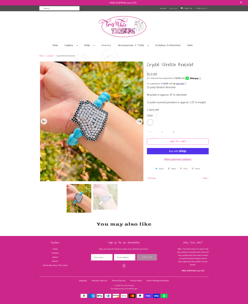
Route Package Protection (158, 280)
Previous (152, 178)
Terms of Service (119, 280)
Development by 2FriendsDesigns (124, 289)
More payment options (177, 159)
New (55, 45)
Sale (190, 45)
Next (205, 178)
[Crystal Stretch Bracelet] (91, 121)
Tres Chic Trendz (127, 285)
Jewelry (106, 45)
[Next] (139, 121)
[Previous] (44, 121)
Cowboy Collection (168, 45)
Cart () (187, 8)
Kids (88, 45)
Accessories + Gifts (132, 45)
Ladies (70, 45)
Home (163, 8)
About (55, 257)
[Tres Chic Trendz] (124, 27)
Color (150, 115)
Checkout (201, 8)
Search (55, 261)
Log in (173, 8)
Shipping (83, 280)
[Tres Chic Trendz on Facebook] (124, 266)
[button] (178, 83)
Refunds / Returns (99, 280)
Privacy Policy (136, 280)
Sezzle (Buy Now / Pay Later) (55, 265)
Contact (55, 253)
